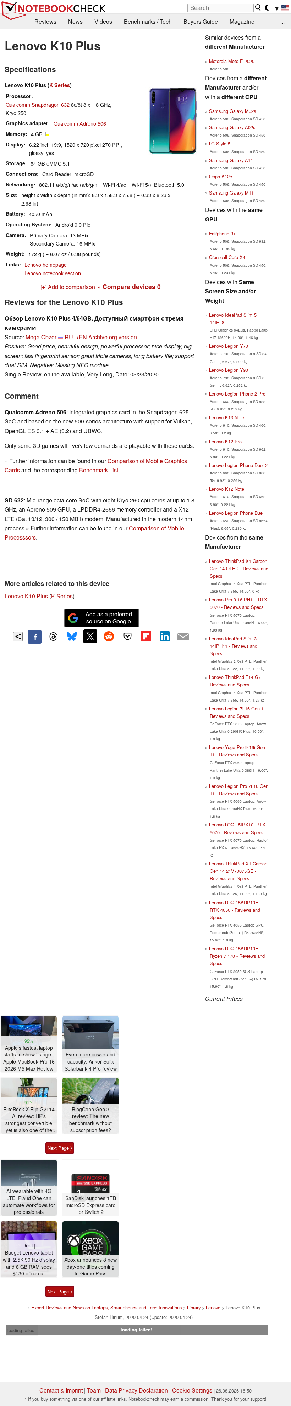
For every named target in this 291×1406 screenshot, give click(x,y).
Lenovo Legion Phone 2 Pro (237, 393)
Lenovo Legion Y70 (228, 345)
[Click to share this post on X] (90, 636)
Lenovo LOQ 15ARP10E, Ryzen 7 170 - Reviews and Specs (237, 956)
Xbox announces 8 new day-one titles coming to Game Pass (90, 1266)
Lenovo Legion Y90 (228, 370)
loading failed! (21, 1330)
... (282, 21)
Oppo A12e (220, 176)
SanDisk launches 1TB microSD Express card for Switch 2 (90, 1205)
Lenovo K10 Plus (26, 596)
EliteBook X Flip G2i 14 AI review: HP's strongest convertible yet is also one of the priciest (29, 1120)
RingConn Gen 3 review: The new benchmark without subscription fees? (90, 1120)
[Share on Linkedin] (164, 636)
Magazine (242, 21)
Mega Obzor (41, 337)
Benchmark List (98, 470)
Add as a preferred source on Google (109, 618)
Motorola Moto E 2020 (231, 61)
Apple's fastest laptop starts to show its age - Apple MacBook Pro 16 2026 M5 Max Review (29, 1058)
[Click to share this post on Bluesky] (71, 637)
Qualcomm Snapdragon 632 (38, 104)
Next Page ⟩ (60, 1148)
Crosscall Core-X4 (227, 257)
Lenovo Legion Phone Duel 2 (238, 465)
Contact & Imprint (61, 1390)
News (75, 21)
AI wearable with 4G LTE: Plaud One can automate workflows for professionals (29, 1201)
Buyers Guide (200, 21)
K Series (59, 84)
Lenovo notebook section (52, 273)
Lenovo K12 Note (226, 488)
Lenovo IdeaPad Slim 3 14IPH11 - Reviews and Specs (233, 646)
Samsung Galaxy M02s (232, 111)
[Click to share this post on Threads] (53, 637)
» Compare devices (129, 286)
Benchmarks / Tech (148, 21)
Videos (103, 21)
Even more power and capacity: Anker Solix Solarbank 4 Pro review (91, 1061)
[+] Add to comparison (67, 287)
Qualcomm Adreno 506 (80, 123)
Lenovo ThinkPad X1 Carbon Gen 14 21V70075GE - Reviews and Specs (238, 871)
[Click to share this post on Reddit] (109, 636)
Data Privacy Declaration (136, 1390)
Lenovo (213, 1307)
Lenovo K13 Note (226, 417)
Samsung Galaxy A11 (231, 160)
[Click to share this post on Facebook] (34, 637)
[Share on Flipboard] (146, 636)
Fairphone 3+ (222, 233)
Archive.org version (112, 337)
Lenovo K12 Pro (225, 441)
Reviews (45, 21)
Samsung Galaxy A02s (232, 127)
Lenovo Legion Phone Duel (236, 512)
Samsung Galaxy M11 (231, 192)
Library (194, 1307)
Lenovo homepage (45, 264)
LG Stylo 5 (219, 143)
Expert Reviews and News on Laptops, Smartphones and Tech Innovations (106, 1307)
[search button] (258, 7)
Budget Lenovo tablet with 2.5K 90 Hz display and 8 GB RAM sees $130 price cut (29, 1263)
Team (94, 1390)
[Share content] (18, 636)
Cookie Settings (192, 1390)
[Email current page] (183, 637)
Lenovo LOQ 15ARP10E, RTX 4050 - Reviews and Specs (234, 910)
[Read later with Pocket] (127, 636)
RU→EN (76, 337)
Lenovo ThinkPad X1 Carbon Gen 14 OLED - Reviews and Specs (238, 568)
